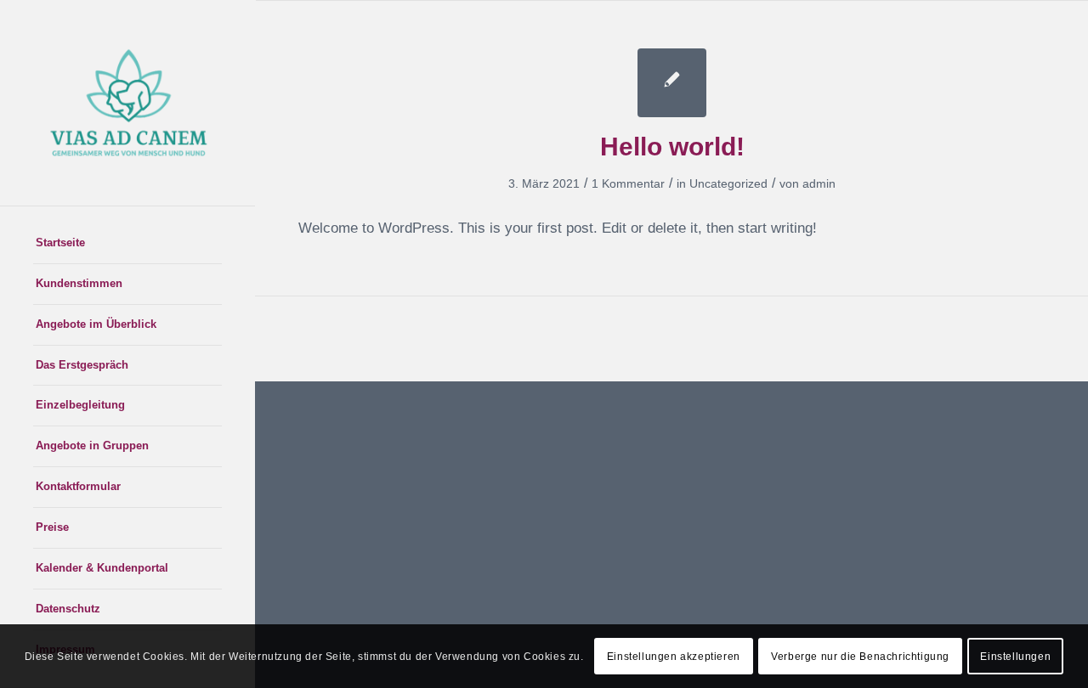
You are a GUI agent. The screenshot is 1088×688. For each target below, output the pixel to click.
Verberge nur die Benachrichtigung (860, 656)
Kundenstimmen (79, 283)
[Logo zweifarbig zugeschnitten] (127, 103)
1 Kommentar (628, 183)
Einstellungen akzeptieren (673, 656)
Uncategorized (728, 183)
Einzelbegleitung (80, 404)
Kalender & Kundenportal (102, 567)
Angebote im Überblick (96, 324)
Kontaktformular (78, 486)
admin (819, 183)
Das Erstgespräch (82, 364)
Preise (52, 527)
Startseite (60, 242)
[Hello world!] (672, 82)
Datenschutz (68, 608)
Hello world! (672, 147)
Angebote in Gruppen (92, 445)
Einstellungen (1015, 656)
